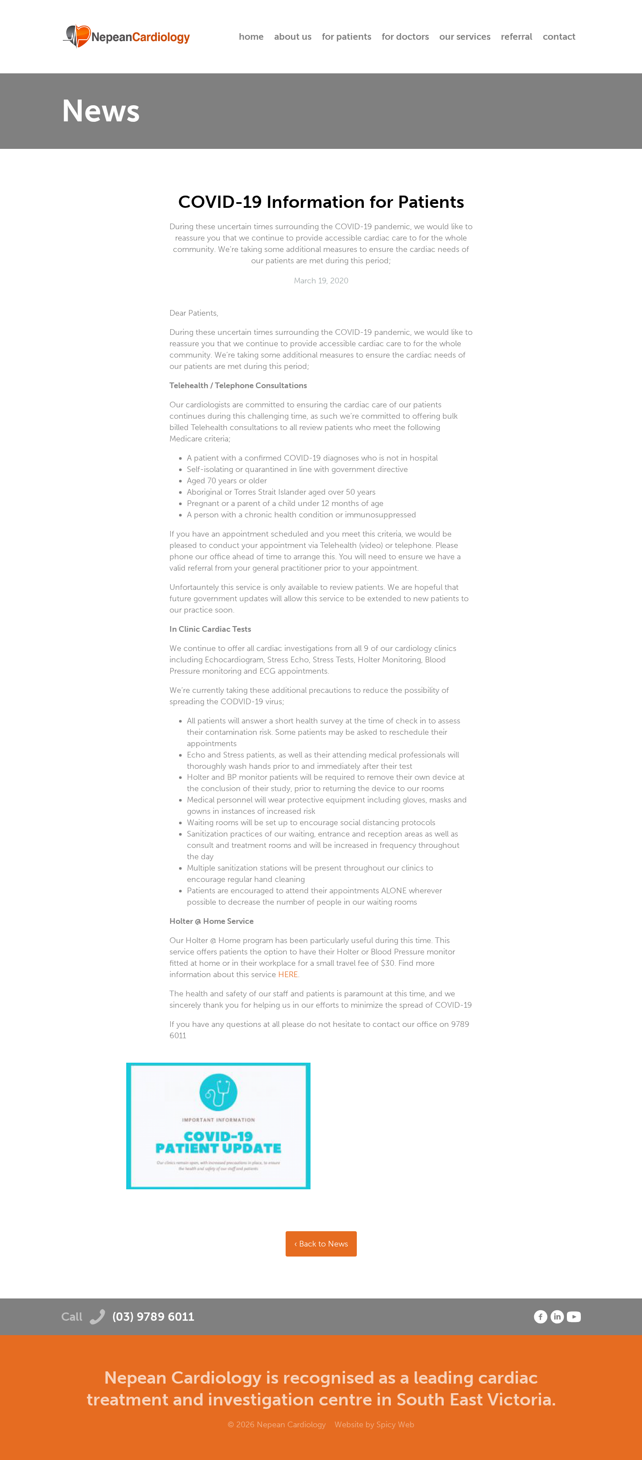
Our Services (464, 36)
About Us (292, 36)
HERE (288, 974)
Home (251, 36)
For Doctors (405, 36)
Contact (559, 36)
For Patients (346, 36)
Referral (516, 36)
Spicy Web (395, 1424)
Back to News (322, 1244)
